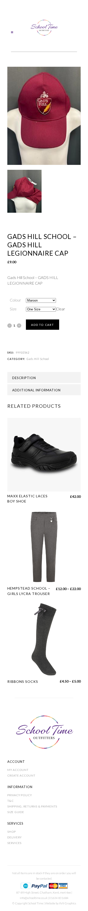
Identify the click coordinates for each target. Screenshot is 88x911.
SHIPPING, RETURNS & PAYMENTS (32, 806)
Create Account (21, 775)
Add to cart (42, 325)
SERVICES (14, 843)
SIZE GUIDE (15, 812)
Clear (60, 308)
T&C (10, 801)
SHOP (11, 831)
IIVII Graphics (67, 903)
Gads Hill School (38, 358)
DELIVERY (14, 837)
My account (18, 770)
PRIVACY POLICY (19, 795)
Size (13, 308)
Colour (15, 300)
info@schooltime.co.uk (33, 898)
